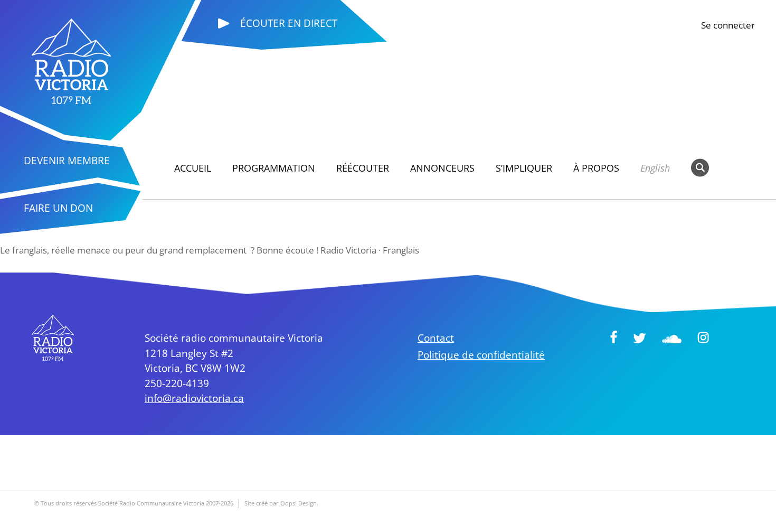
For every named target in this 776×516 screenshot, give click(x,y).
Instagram (703, 337)
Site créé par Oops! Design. (281, 503)
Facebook (613, 337)
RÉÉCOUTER (362, 168)
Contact (436, 338)
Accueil (192, 168)
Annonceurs (442, 168)
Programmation (273, 168)
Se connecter (728, 25)
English (655, 168)
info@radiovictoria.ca (194, 398)
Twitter (639, 338)
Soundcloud (672, 339)
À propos (596, 168)
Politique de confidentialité (481, 355)
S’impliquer (524, 168)
